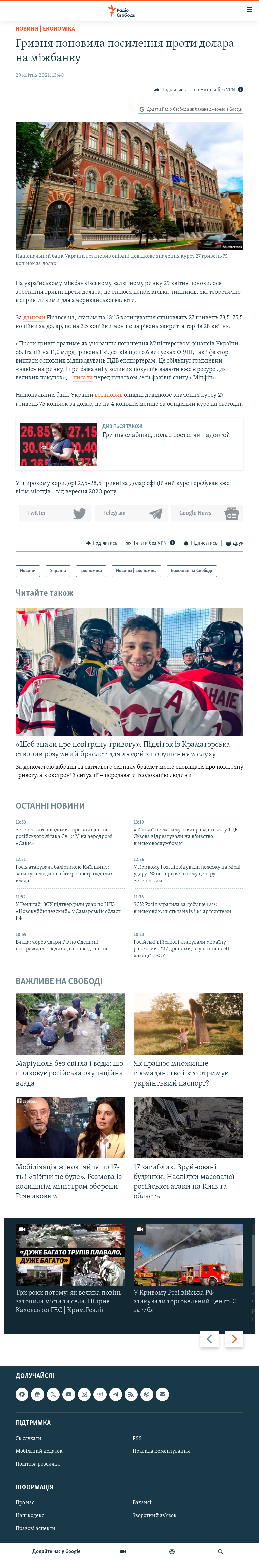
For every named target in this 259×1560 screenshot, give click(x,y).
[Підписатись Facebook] (22, 1394)
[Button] (170, 90)
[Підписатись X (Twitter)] (53, 1394)
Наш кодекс (30, 1515)
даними (34, 318)
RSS (137, 1438)
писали (83, 378)
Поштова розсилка (38, 1464)
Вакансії (143, 1503)
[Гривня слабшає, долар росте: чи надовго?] (58, 444)
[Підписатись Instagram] (84, 1394)
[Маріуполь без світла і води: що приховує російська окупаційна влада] (70, 1024)
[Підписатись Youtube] (68, 1394)
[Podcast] (146, 1394)
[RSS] (131, 1394)
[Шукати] (220, 1551)
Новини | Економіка (45, 29)
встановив (109, 395)
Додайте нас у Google (56, 1551)
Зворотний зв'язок (155, 1515)
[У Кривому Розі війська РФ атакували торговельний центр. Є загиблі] (188, 1255)
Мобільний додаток (39, 1451)
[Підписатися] (162, 1394)
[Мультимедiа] (123, 1551)
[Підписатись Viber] (99, 1394)
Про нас (25, 1503)
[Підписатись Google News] (37, 1394)
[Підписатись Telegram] (115, 1394)
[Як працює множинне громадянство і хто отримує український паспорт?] (188, 1024)
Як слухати (28, 1438)
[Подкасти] (172, 1551)
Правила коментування (161, 1451)
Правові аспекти (35, 1528)
